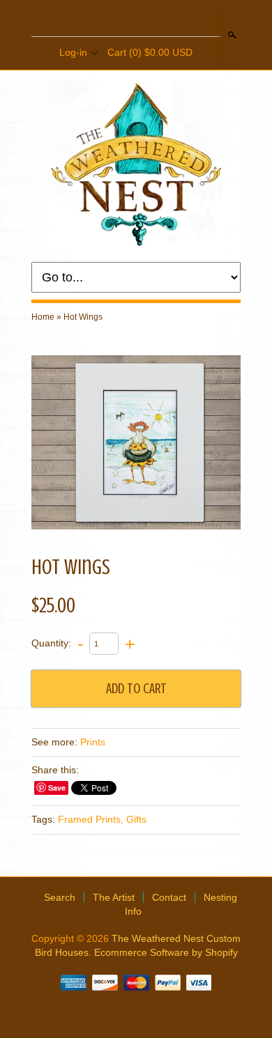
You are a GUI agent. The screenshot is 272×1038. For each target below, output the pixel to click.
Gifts (136, 819)
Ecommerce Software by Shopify (166, 952)
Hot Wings (83, 317)
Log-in (73, 52)
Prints (92, 741)
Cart (149, 52)
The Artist (114, 897)
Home (42, 317)
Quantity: (51, 643)
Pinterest (147, 19)
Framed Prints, (90, 819)
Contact (169, 897)
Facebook (123, 19)
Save (57, 787)
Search (231, 35)
